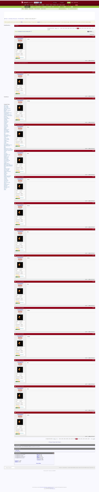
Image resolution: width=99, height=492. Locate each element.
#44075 (93, 150)
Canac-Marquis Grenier (8, 112)
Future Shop (6, 124)
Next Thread (58, 442)
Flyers (49, 6)
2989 (87, 28)
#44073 (93, 98)
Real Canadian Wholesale (8, 165)
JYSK (5, 137)
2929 (71, 28)
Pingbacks (17, 460)
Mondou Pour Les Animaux (8, 149)
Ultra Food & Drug (7, 182)
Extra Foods (6, 117)
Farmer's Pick (6, 121)
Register (76, 2)
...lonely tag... (17, 450)
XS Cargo (5, 187)
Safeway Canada (7, 168)
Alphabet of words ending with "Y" (25, 31)
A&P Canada (6, 106)
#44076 (93, 176)
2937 (73, 28)
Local (68, 6)
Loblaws (5, 140)
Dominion (5, 116)
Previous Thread (52, 442)
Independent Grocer (7, 135)
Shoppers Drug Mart (7, 171)
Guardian (5, 127)
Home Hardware (6, 131)
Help (72, 2)
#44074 (93, 124)
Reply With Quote (92, 60)
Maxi (5, 146)
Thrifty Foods (6, 180)
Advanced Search (73, 8)
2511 (91, 31)
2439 (63, 28)
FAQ (22, 8)
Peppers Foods (6, 156)
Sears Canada (6, 170)
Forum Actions (37, 8)
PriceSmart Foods (7, 160)
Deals (33, 6)
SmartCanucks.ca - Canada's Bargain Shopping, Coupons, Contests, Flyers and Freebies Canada (76, 467)
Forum (27, 6)
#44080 (93, 281)
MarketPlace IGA (7, 145)
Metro (5, 147)
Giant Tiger (6, 125)
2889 (68, 28)
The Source (6, 179)
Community (31, 8)
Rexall (5, 166)
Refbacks (16, 461)
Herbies (5, 128)
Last (48, 29)
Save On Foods (6, 169)
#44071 (93, 36)
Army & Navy (6, 107)
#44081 (93, 307)
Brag (61, 6)
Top (53, 6)
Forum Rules (38, 463)
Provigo (5, 162)
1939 (61, 28)
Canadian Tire (6, 113)
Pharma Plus (6, 158)
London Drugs (6, 141)
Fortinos (5, 123)
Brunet (5, 111)
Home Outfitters (6, 132)
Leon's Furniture (6, 139)
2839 (66, 28)
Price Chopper (6, 159)
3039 (90, 28)
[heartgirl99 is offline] (20, 46)
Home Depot (6, 130)
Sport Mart (5, 173)
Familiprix (5, 119)
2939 (78, 28)
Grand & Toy (6, 126)
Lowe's (5, 143)
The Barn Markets (7, 176)
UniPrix (5, 183)
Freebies (45, 6)
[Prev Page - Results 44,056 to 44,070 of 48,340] (58, 28)
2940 (80, 28)
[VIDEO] (38, 457)
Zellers (5, 189)
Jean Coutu (6, 136)
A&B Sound (6, 105)
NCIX (5, 152)
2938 (75, 28)
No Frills (5, 153)
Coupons (38, 6)
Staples (5, 174)
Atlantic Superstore (7, 108)
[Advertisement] (36, 67)
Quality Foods (6, 163)
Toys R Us (5, 181)
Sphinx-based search (52, 488)
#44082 (93, 333)
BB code (38, 454)
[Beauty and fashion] (70, 4)
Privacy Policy (91, 467)
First (56, 28)
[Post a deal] (76, 4)
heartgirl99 (20, 38)
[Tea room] (68, 4)
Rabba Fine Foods (7, 164)
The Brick (5, 178)
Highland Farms (6, 129)
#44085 (93, 412)
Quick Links (43, 8)
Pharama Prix (6, 157)
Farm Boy (5, 120)
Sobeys (5, 172)
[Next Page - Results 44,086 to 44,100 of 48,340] (92, 28)
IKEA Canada (6, 134)
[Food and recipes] (72, 4)
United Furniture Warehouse (6, 185)
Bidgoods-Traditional (7, 110)
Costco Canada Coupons (8, 115)
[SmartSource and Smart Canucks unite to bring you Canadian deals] (8, 99)
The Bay (5, 177)
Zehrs (5, 188)
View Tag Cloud (17, 451)
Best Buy (5, 109)
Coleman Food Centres (8, 114)
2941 (83, 28)
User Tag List (16, 25)
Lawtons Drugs (6, 138)
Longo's (5, 142)
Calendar (26, 8)
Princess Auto (6, 161)
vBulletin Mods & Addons (51, 487)
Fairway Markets (6, 118)
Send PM (86, 60)
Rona (5, 167)
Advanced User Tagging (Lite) (43, 487)
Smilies (38, 455)
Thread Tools (92, 34)
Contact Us (60, 467)
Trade (75, 6)
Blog (23, 6)
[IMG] (38, 456)
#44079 (93, 255)
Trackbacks (39, 459)
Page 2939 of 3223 (51, 28)
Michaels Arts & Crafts (7, 148)
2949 (85, 28)
